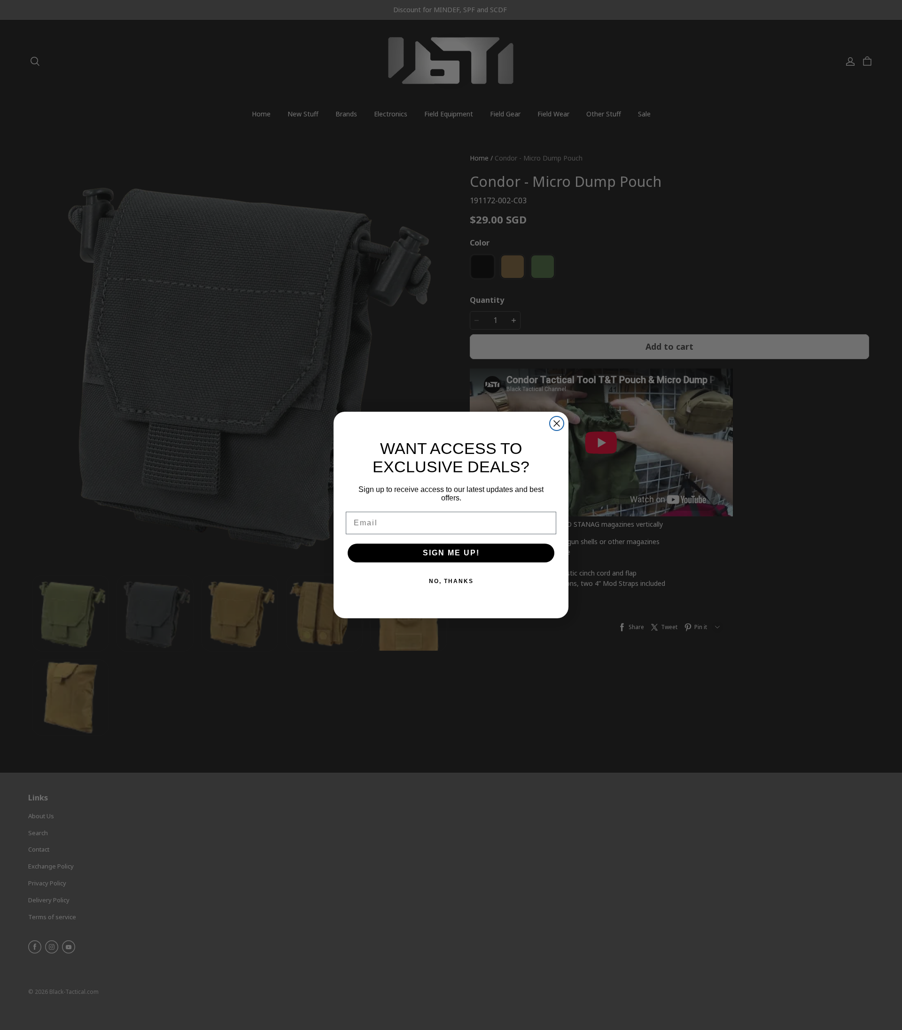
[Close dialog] (557, 423)
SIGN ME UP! (451, 553)
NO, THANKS (451, 581)
